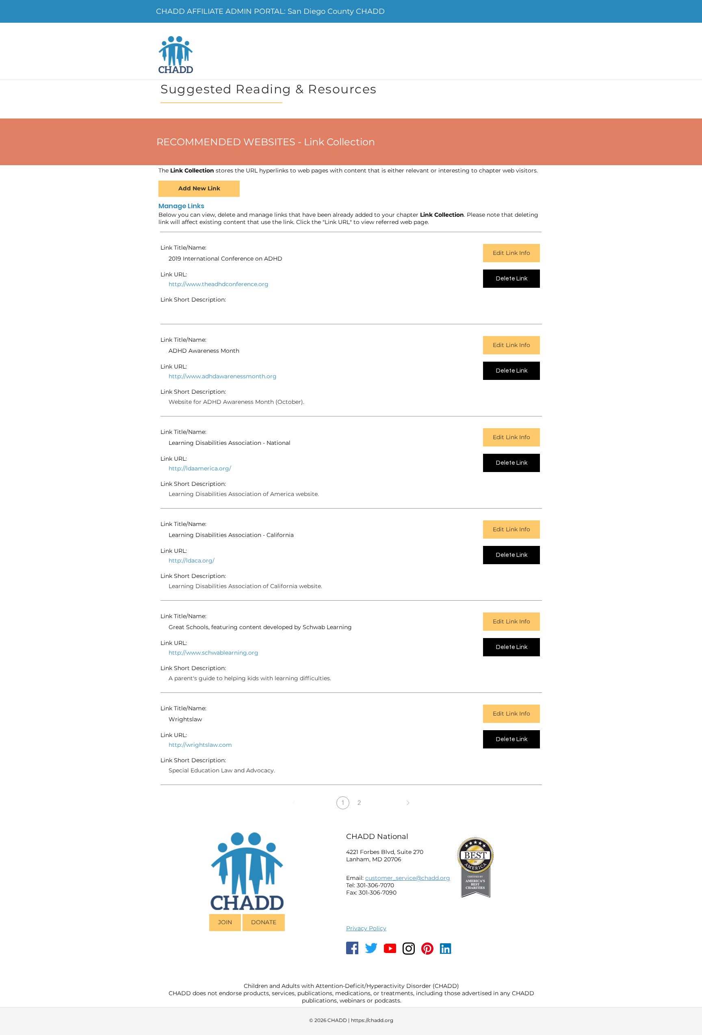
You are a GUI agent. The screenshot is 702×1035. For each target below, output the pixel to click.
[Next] (408, 803)
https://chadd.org (372, 1020)
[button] (196, 284)
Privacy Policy (366, 928)
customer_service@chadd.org (407, 878)
